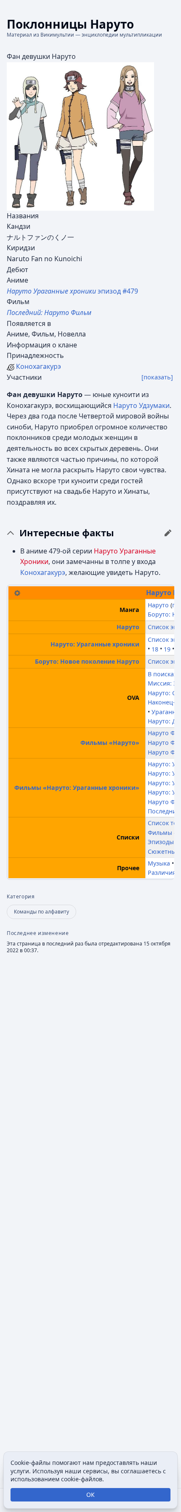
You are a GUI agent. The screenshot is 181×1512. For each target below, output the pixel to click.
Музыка (159, 863)
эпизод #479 (72, 291)
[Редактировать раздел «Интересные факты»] (168, 533)
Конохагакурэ (38, 366)
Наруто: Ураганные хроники (95, 644)
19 (167, 649)
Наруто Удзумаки (141, 405)
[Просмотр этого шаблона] (17, 592)
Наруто (158, 592)
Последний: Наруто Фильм (49, 312)
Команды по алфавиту (41, 911)
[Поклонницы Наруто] (80, 135)
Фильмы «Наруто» (109, 743)
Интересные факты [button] (66, 533)
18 (155, 649)
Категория (21, 896)
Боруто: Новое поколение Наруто (87, 661)
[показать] (157, 377)
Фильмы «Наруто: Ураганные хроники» (76, 788)
